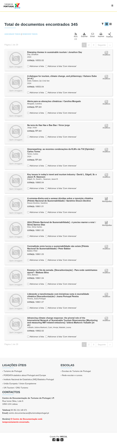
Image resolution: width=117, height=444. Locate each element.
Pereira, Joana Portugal (36, 299)
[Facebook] (54, 439)
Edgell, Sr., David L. (34, 179)
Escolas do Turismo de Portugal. (76, 371)
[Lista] (107, 24)
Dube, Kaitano (32, 81)
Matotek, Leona (65, 327)
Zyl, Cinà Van (44, 81)
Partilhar (109, 37)
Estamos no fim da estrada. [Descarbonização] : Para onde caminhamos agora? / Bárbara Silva (62, 271)
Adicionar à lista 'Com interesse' (62, 66)
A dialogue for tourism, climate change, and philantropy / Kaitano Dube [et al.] (62, 77)
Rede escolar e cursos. (72, 375)
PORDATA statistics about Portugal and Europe (25, 375)
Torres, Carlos (32, 154)
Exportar (84, 36)
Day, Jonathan (32, 55)
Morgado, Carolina (34, 104)
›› (110, 45)
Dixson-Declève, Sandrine (37, 203)
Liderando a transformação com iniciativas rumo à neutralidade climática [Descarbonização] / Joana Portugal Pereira (58, 295)
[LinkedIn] (61, 439)
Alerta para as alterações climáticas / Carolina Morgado (54, 101)
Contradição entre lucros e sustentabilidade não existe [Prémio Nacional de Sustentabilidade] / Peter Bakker (58, 247)
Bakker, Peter (32, 251)
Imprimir (101, 36)
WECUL (63, 436)
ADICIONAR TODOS (12, 34)
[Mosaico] (111, 24)
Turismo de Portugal (13, 371)
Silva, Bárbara (32, 275)
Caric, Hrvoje (53, 327)
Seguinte (102, 45)
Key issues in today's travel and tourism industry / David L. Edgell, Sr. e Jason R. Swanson (62, 175)
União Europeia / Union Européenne (20, 383)
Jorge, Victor (32, 128)
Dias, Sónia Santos (34, 227)
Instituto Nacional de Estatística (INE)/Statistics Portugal (29, 379)
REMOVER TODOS (30, 34)
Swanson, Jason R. (50, 179)
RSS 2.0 (75, 38)
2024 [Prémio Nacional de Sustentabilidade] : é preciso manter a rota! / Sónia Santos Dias (61, 223)
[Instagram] (58, 439)
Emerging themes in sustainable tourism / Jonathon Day (54, 52)
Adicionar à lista (36, 66)
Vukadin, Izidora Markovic (37, 327)
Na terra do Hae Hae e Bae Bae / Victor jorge (48, 125)
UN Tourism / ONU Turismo (16, 388)
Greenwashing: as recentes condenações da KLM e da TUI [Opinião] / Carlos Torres (61, 150)
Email (92, 36)
